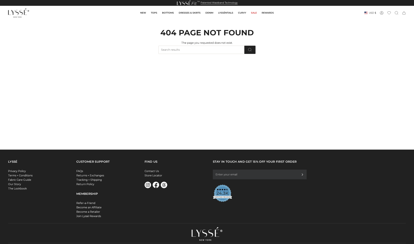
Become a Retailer (88, 211)
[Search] (250, 50)
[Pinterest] (164, 185)
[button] (143, 13)
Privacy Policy (17, 171)
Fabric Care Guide (19, 179)
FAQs (79, 171)
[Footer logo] (207, 234)
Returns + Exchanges (90, 175)
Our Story (14, 184)
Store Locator (153, 175)
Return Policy (85, 184)
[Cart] (404, 13)
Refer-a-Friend (85, 203)
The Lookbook (17, 188)
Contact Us (152, 171)
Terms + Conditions (20, 175)
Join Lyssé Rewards (88, 216)
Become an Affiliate (89, 207)
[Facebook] (156, 185)
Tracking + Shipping (89, 179)
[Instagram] (148, 185)
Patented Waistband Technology (219, 2)
